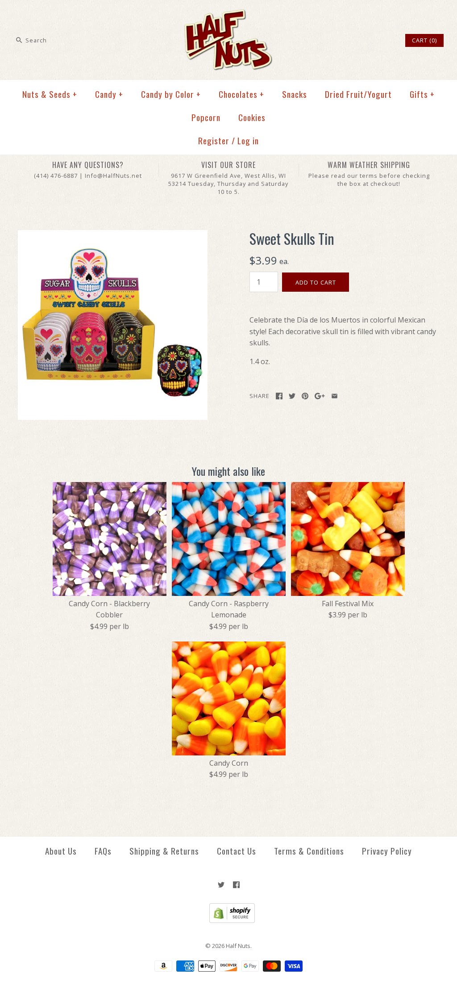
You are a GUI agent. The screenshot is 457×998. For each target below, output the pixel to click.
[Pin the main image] (305, 396)
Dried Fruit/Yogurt (358, 94)
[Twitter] (221, 884)
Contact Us (236, 850)
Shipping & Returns (164, 850)
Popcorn (205, 117)
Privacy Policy (387, 850)
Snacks (294, 94)
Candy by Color (171, 94)
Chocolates (241, 94)
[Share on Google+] (320, 396)
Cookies (252, 117)
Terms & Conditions (309, 850)
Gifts (422, 94)
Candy (109, 94)
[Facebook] (236, 884)
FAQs (103, 850)
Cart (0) (424, 40)
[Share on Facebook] (279, 396)
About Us (61, 850)
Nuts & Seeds (49, 94)
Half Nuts (238, 946)
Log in (248, 140)
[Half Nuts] (228, 14)
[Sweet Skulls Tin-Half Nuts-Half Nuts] (113, 235)
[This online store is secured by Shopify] (229, 921)
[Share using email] (334, 396)
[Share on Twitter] (292, 396)
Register (213, 140)
